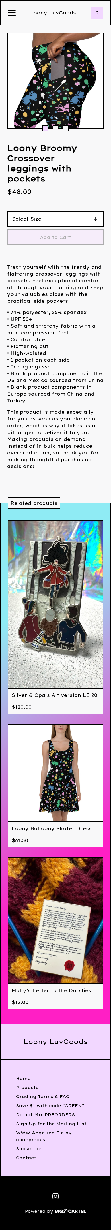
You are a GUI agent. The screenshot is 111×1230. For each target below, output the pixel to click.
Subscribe (29, 1148)
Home (23, 1078)
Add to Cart (55, 237)
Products (27, 1087)
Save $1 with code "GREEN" (50, 1105)
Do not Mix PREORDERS (45, 1114)
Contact (26, 1157)
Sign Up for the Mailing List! (52, 1123)
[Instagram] (55, 1196)
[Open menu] (12, 13)
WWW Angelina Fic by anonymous (44, 1136)
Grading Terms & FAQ (43, 1096)
